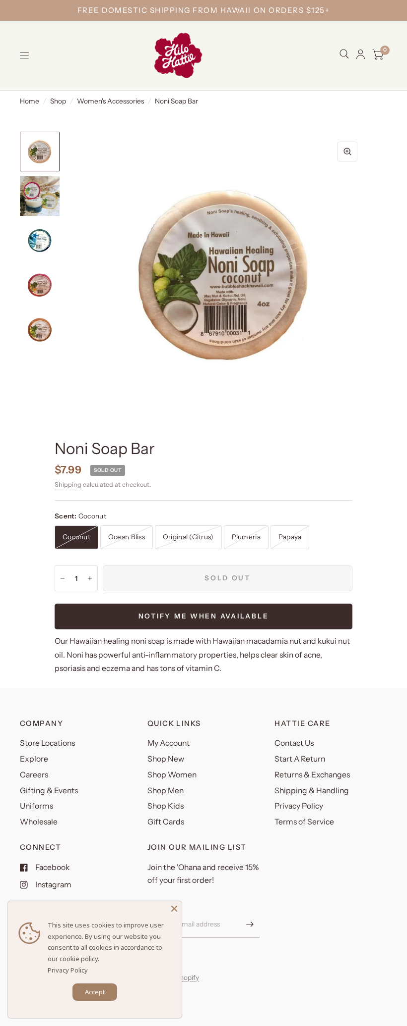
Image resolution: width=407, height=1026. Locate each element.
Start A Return (299, 759)
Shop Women (172, 774)
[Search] (344, 54)
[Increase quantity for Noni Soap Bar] (89, 578)
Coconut (76, 537)
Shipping (68, 484)
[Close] (174, 909)
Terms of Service (304, 821)
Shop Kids (165, 806)
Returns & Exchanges (312, 774)
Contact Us (294, 743)
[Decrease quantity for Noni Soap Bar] (62, 578)
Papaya (290, 537)
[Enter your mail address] (250, 924)
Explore (34, 759)
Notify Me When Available (203, 616)
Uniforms (36, 806)
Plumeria (246, 537)
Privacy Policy (298, 806)
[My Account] (360, 54)
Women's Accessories (110, 101)
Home (29, 101)
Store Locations (47, 743)
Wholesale (39, 821)
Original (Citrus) (188, 537)
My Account (168, 743)
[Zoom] (347, 151)
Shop (58, 101)
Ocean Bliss (126, 537)
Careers (34, 774)
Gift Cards (165, 821)
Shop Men (165, 790)
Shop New (165, 759)
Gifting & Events (49, 790)
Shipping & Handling (311, 790)
